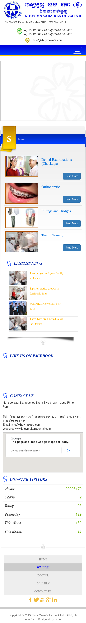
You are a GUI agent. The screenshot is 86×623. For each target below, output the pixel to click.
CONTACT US (43, 591)
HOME (43, 559)
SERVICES (43, 567)
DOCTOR (43, 575)
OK (68, 450)
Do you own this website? (25, 450)
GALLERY (43, 583)
